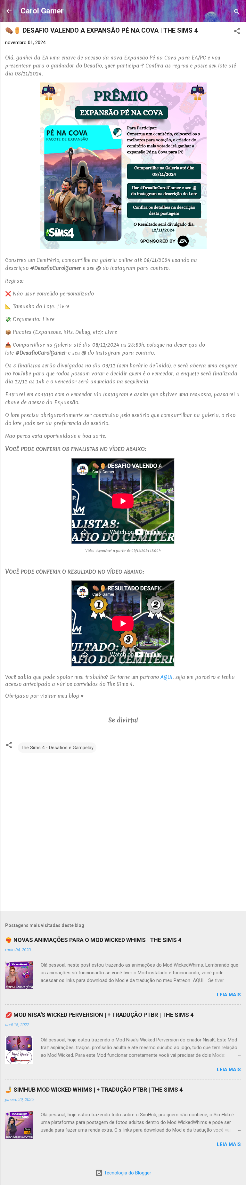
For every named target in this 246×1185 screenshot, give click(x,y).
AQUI (166, 676)
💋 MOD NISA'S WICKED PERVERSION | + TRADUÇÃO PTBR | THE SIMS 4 (99, 1014)
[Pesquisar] (237, 13)
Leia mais (229, 995)
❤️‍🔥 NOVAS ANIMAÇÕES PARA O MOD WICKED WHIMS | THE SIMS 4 (93, 940)
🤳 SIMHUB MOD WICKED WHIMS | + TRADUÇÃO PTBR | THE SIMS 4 (94, 1089)
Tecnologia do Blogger (127, 1173)
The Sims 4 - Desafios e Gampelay (57, 747)
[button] (237, 32)
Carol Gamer (42, 10)
